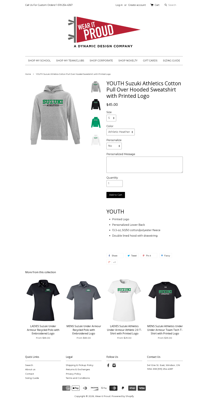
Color (109, 126)
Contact (29, 373)
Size (109, 112)
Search (29, 365)
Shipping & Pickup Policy (79, 365)
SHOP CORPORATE (101, 60)
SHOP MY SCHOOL (39, 60)
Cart (157, 5)
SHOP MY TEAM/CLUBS (70, 60)
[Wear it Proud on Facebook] (108, 366)
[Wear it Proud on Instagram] (114, 366)
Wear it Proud (102, 396)
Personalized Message (120, 154)
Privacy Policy (73, 373)
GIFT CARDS (150, 60)
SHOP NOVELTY (127, 60)
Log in (119, 5)
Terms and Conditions (78, 378)
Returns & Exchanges (78, 369)
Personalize (114, 140)
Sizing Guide (32, 378)
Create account (137, 5)
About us (30, 369)
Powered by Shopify (122, 396)
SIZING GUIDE (171, 60)
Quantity (112, 177)
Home (28, 74)
